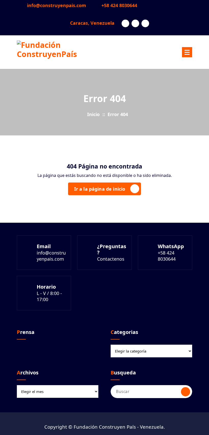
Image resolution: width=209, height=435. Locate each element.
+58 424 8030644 (119, 5)
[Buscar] (185, 391)
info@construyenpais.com (56, 5)
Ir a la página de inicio (99, 189)
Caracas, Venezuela (92, 23)
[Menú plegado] (187, 52)
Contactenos (110, 259)
